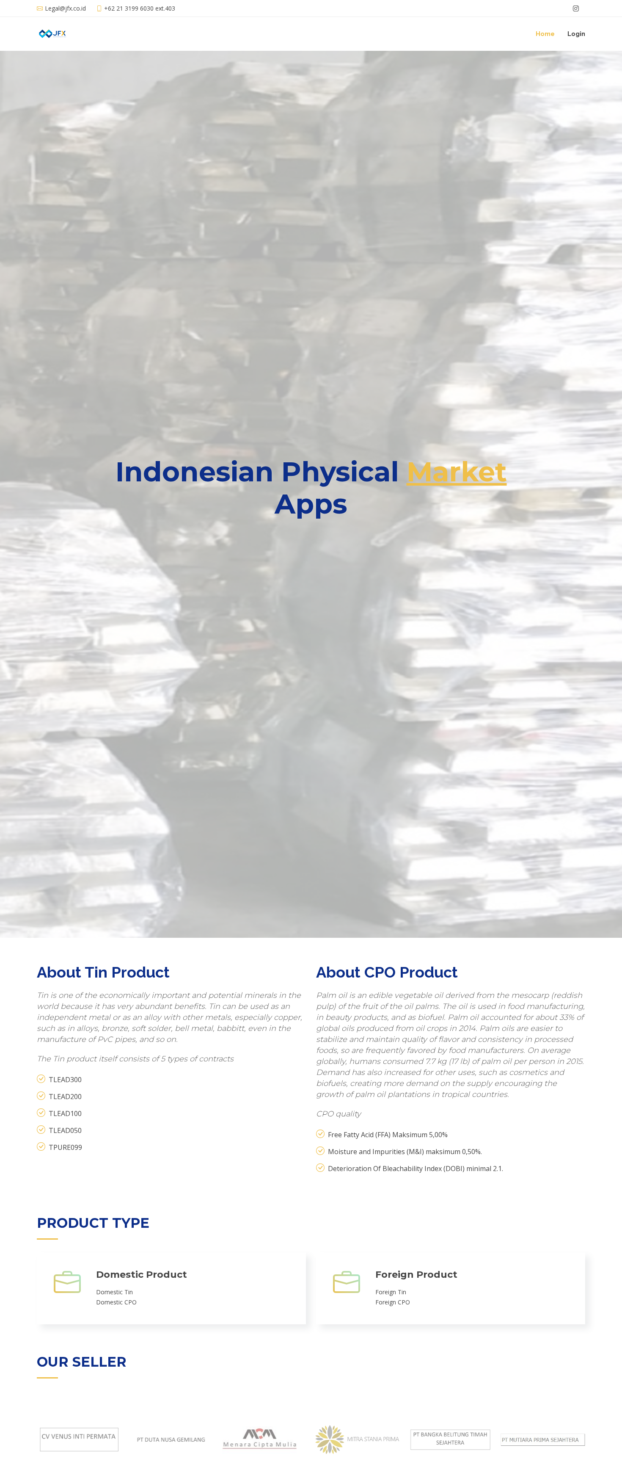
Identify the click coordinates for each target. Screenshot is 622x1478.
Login (576, 34)
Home (545, 34)
